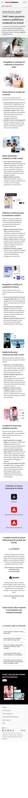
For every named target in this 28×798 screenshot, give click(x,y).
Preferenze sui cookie (12, 734)
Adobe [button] (3, 723)
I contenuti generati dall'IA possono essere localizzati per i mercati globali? (12, 654)
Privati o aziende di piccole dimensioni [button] (10, 716)
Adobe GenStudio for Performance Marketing (14, 514)
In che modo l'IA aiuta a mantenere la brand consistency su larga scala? (12, 639)
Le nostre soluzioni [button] (6, 710)
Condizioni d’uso (5, 734)
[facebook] (3, 730)
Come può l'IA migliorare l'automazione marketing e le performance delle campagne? (13, 646)
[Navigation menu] (2, 2)
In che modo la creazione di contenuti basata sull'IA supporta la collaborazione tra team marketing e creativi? (13, 661)
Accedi (24, 2)
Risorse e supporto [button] (6, 720)
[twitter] (8, 730)
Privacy (20, 732)
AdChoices (5, 738)
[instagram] (5, 730)
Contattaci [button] (4, 707)
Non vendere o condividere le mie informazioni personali (12, 736)
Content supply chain (6, 6)
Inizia (4, 680)
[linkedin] (10, 730)
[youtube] (13, 730)
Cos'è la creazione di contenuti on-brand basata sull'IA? (13, 632)
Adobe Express (14, 501)
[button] (14, 728)
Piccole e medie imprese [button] (7, 713)
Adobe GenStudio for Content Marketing (14, 527)
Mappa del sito (20, 734)
